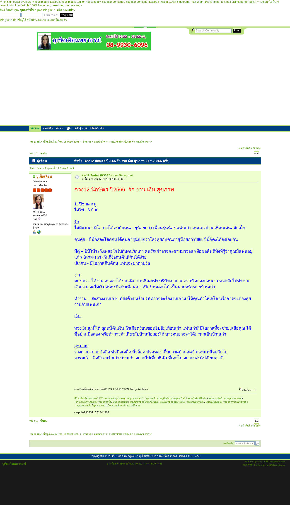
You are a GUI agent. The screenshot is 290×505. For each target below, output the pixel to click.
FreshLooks (259, 465)
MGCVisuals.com (277, 465)
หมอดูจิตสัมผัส (120, 401)
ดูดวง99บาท (133, 405)
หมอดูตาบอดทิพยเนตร (236, 401)
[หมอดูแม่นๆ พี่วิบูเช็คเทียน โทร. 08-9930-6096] (94, 49)
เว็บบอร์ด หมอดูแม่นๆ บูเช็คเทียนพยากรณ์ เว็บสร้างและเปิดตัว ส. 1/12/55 (156, 456)
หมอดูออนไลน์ (178, 398)
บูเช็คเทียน (44, 176)
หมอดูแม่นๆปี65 (195, 401)
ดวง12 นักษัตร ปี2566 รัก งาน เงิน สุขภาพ (107, 175)
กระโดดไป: (228, 443)
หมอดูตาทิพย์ (215, 398)
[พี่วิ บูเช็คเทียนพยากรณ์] (39, 232)
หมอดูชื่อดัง (163, 398)
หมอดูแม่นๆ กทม (233, 398)
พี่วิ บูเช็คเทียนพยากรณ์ (86, 398)
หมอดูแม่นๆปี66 (214, 401)
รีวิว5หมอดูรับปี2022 (86, 401)
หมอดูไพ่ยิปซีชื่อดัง (197, 398)
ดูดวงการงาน (100, 405)
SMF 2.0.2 (249, 461)
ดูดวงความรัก (84, 405)
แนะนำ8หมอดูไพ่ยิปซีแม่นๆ (144, 401)
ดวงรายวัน (139, 398)
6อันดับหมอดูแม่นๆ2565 (172, 401)
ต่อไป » (256, 148)
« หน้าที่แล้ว (245, 148)
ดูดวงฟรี (151, 398)
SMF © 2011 (262, 461)
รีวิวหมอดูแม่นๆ (108, 398)
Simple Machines (277, 461)
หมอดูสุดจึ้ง (105, 401)
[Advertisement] (145, 87)
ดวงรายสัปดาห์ (117, 405)
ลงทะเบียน (69, 10)
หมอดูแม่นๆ (125, 398)
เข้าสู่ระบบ (49, 10)
